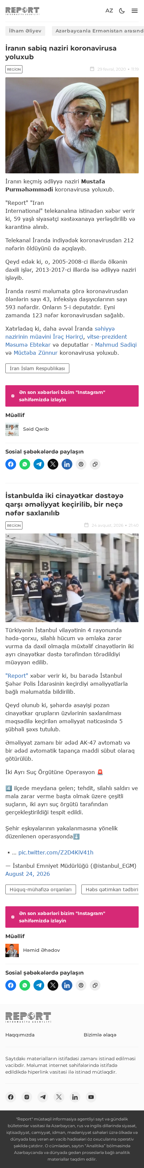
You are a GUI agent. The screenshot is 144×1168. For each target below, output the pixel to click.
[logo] (22, 11)
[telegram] (38, 464)
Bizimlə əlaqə (100, 1035)
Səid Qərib (36, 429)
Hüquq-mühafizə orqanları (41, 889)
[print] (81, 464)
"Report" (16, 675)
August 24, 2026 (27, 873)
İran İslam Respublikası (37, 368)
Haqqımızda (19, 1035)
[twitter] (53, 464)
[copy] (95, 464)
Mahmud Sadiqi (116, 344)
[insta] (26, 1097)
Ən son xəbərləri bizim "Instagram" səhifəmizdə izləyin (62, 396)
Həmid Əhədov (41, 950)
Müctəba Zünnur (37, 352)
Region (14, 69)
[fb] (10, 464)
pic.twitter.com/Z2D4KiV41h (55, 852)
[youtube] (91, 1097)
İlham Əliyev (25, 31)
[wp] (24, 464)
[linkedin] (67, 464)
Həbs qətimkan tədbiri (112, 889)
